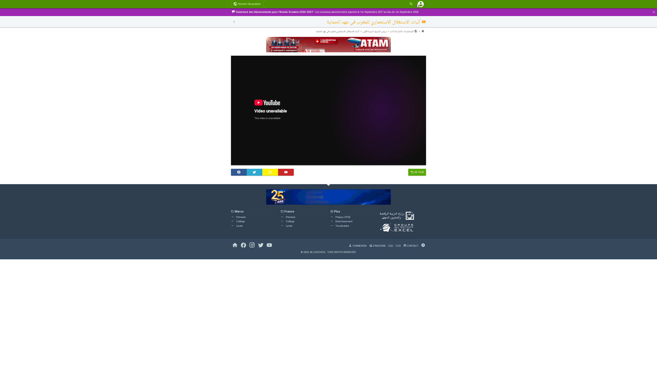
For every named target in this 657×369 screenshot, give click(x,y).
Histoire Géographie (249, 3)
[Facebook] (239, 172)
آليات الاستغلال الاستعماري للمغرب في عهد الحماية (337, 31)
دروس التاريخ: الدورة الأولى (375, 31)
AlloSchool (318, 252)
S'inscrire (379, 245)
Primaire (241, 217)
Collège (240, 221)
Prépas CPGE (343, 217)
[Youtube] (286, 172)
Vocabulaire (342, 225)
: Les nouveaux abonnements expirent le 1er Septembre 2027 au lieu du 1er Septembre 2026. (327, 11)
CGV (398, 245)
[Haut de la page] (423, 245)
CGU (390, 245)
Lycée (239, 225)
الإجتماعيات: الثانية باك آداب (402, 31)
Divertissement (344, 221)
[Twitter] (254, 172)
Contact (412, 245)
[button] (420, 4)
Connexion (359, 245)
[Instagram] (270, 172)
